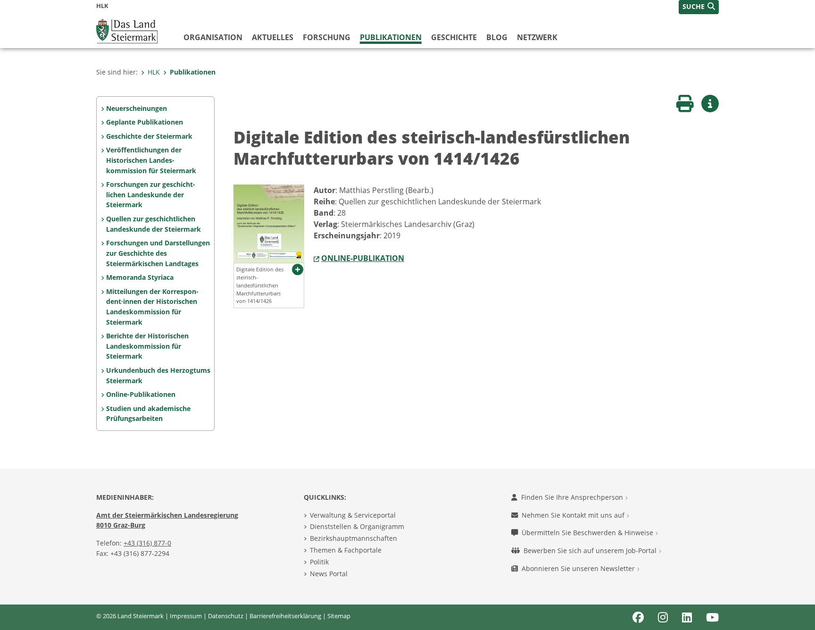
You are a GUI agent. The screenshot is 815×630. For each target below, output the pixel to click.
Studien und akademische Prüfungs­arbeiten (148, 413)
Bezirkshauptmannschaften (353, 538)
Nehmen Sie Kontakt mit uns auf (574, 515)
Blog (496, 37)
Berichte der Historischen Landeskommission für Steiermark (147, 346)
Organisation (212, 37)
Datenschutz (225, 616)
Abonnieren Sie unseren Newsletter (579, 568)
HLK (154, 71)
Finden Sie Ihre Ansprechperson (573, 497)
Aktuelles (272, 37)
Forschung (326, 37)
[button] (698, 7)
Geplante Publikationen (144, 122)
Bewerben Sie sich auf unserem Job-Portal (591, 550)
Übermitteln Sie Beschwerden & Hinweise (588, 532)
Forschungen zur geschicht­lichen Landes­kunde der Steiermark (150, 194)
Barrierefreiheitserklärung (285, 616)
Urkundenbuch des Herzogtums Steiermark (158, 375)
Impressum (186, 616)
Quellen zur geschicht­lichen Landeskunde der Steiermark (153, 224)
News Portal (329, 573)
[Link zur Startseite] (127, 30)
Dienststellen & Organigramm (357, 526)
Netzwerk (537, 37)
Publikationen (391, 37)
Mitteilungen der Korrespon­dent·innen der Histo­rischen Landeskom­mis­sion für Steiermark (152, 307)
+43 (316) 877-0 (147, 542)
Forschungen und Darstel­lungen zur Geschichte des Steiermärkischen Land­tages (158, 253)
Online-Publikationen (140, 394)
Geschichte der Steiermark (149, 136)
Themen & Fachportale (346, 550)
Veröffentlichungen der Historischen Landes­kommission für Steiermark (151, 160)
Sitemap (338, 616)
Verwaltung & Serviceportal (353, 515)
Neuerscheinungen (136, 108)
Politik (319, 561)
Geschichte (454, 37)
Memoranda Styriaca (140, 277)
